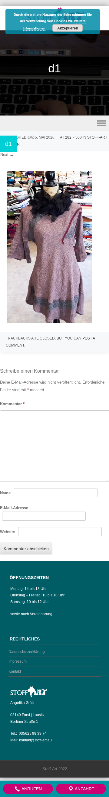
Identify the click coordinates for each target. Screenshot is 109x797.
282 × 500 (73, 137)
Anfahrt (84, 788)
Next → (7, 154)
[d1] (49, 321)
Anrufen (31, 788)
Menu (54, 123)
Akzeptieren (67, 28)
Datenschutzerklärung (26, 652)
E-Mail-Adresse (14, 507)
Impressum (17, 661)
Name (5, 493)
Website (7, 532)
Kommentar (12, 404)
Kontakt (14, 671)
